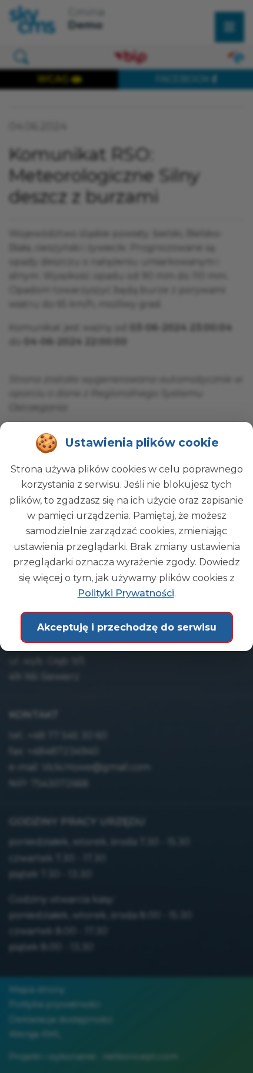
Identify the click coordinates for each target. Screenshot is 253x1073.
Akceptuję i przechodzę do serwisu (127, 627)
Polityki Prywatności (126, 593)
